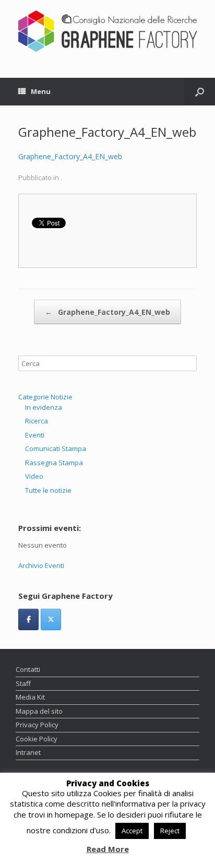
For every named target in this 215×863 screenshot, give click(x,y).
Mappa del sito (39, 711)
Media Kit (30, 697)
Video (34, 476)
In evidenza (43, 407)
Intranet (28, 752)
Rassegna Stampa (54, 462)
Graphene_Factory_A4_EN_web (70, 156)
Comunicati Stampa (55, 448)
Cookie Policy (36, 738)
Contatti (28, 669)
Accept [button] (132, 830)
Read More (108, 849)
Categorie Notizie (45, 396)
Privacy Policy (37, 724)
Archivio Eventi (41, 565)
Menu (41, 91)
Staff (23, 683)
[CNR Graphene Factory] (107, 31)
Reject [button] (170, 830)
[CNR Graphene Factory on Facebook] (28, 619)
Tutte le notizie (48, 490)
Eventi (34, 435)
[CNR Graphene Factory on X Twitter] (51, 619)
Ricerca (36, 420)
